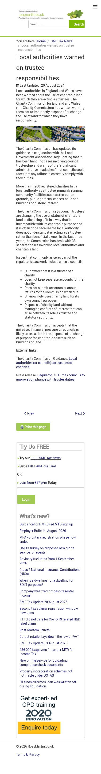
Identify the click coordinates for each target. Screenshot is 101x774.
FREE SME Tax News (46, 458)
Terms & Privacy (28, 754)
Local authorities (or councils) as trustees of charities (46, 362)
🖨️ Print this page (33, 427)
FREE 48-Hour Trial (42, 466)
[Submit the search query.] (78, 24)
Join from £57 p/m (33, 482)
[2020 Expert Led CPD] (39, 735)
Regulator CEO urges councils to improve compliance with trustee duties (50, 377)
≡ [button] (95, 7)
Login (26, 499)
